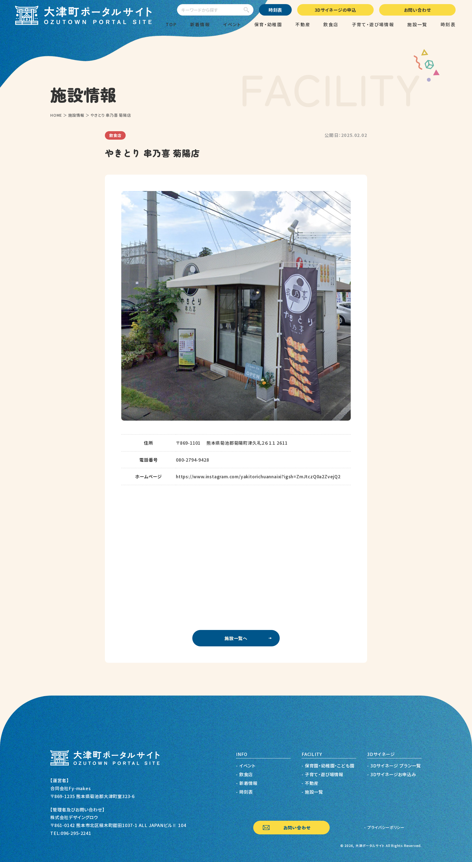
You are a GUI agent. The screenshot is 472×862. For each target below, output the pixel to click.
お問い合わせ (417, 10)
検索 (244, 10)
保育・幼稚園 (268, 24)
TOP (171, 24)
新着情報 (200, 24)
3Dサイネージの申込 (335, 10)
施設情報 (76, 115)
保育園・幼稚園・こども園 (330, 765)
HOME (56, 115)
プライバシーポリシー (386, 827)
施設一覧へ (236, 638)
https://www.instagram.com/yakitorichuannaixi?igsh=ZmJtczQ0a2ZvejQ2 (258, 476)
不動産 (302, 24)
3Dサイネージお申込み (393, 774)
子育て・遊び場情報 (373, 24)
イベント (232, 24)
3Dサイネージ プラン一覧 (395, 765)
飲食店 (330, 24)
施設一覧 (417, 24)
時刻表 (275, 10)
